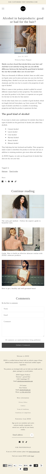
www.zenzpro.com (34, 451)
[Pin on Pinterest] (9, 181)
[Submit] (32, 435)
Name (5, 308)
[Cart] (43, 8)
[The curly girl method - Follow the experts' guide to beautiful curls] (23, 206)
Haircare (4, 171)
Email (5, 315)
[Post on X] (6, 181)
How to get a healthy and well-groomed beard (19, 288)
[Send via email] (12, 181)
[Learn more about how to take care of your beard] (23, 273)
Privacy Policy (23, 402)
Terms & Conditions (23, 409)
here (32, 456)
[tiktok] (26, 442)
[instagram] (23, 442)
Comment (7, 321)
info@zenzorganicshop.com (25, 381)
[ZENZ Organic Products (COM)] (23, 8)
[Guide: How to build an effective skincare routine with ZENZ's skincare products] (23, 239)
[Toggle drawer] (3, 8)
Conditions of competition (23, 413)
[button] (15, 181)
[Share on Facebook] (2, 181)
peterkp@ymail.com (25, 390)
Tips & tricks (13, 171)
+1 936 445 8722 (25, 392)
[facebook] (19, 442)
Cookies (23, 406)
